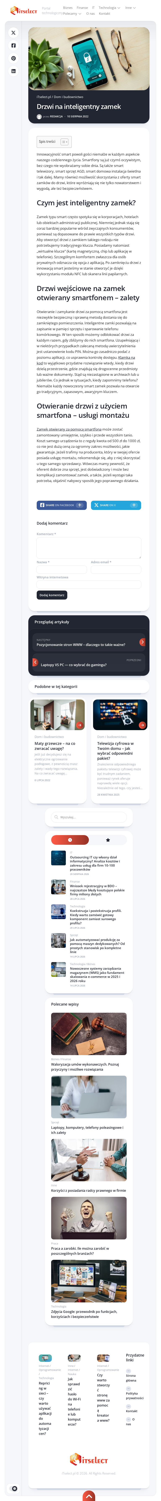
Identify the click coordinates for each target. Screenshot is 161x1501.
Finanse (82, 7)
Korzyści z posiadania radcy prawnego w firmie (88, 1190)
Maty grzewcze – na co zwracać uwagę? (55, 746)
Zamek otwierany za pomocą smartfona (69, 429)
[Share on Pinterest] (13, 58)
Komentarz (46, 534)
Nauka (72, 1374)
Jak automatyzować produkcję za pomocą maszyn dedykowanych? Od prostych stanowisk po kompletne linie (97, 946)
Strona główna (131, 1378)
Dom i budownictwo (68, 97)
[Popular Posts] (108, 840)
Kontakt (104, 13)
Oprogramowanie (50, 1370)
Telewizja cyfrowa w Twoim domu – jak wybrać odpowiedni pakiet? (115, 751)
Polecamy (70, 13)
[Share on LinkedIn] (13, 71)
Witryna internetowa (52, 577)
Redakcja (53, 116)
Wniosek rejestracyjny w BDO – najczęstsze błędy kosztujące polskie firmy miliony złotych (97, 890)
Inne (128, 7)
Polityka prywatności (132, 1395)
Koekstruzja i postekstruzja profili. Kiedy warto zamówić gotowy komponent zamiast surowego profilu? (96, 917)
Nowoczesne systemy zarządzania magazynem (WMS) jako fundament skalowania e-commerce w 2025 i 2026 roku (97, 974)
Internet (44, 1366)
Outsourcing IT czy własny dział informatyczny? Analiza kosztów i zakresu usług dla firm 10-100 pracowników (95, 863)
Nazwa (43, 562)
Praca (54, 1243)
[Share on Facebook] (13, 45)
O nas (90, 13)
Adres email (101, 562)
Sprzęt (74, 935)
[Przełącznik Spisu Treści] (62, 141)
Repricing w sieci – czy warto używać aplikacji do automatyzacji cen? (45, 1408)
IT (93, 7)
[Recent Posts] (70, 840)
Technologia (107, 7)
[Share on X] (13, 32)
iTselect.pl (44, 97)
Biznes (68, 7)
